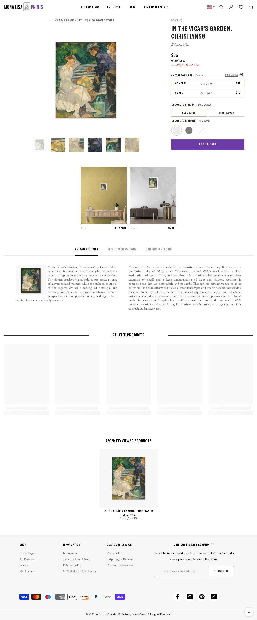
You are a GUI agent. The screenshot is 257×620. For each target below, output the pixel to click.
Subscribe (221, 571)
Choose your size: (188, 75)
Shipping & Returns (159, 249)
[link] (26, 408)
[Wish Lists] (241, 7)
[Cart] (251, 7)
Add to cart (208, 144)
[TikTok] (214, 597)
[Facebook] (178, 597)
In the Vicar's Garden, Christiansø (128, 511)
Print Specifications (122, 249)
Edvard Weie (180, 45)
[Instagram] (190, 597)
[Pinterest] (202, 597)
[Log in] (231, 7)
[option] (85, 80)
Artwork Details (86, 249)
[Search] (221, 7)
